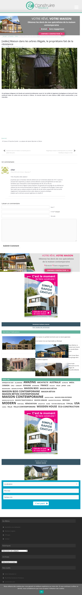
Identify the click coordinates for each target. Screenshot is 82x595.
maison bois (31, 388)
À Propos (7, 535)
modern (9, 403)
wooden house (47, 406)
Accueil (5, 36)
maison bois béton (48, 388)
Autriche (65, 383)
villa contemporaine (25, 407)
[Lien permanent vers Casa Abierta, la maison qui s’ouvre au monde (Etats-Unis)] (51, 357)
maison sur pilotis (8, 400)
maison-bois (6, 388)
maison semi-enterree (63, 397)
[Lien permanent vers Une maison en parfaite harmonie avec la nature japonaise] (18, 349)
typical (69, 404)
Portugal (20, 404)
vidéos (4, 407)
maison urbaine (40, 400)
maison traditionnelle (24, 400)
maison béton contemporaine (20, 394)
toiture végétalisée (58, 404)
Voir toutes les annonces (41, 327)
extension (35, 385)
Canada (6, 385)
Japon (64, 385)
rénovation (31, 403)
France (44, 385)
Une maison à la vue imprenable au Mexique (48, 341)
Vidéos (16, 36)
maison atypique (17, 388)
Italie (58, 385)
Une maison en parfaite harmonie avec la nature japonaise (52, 337)
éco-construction (68, 407)
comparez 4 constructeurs (50, 34)
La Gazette (11, 36)
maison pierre (49, 397)
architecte (42, 382)
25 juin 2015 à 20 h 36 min (17, 172)
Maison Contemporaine (22, 397)
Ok (41, 592)
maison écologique (54, 400)
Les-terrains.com (10, 582)
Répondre (27, 172)
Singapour (41, 404)
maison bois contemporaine (21, 391)
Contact (7, 539)
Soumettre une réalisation (12, 527)
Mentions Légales (10, 531)
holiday (52, 385)
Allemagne (18, 383)
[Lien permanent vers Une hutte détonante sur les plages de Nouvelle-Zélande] (51, 376)
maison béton (48, 391)
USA (77, 403)
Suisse (48, 404)
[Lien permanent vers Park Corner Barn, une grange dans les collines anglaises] (18, 371)
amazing (29, 382)
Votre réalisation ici (10, 574)
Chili (12, 385)
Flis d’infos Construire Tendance (14, 578)
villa (9, 407)
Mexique (66, 400)
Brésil (71, 383)
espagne (27, 385)
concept (19, 385)
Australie (55, 382)
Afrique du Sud (7, 383)
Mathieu (5, 46)
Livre (68, 385)
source (4, 138)
